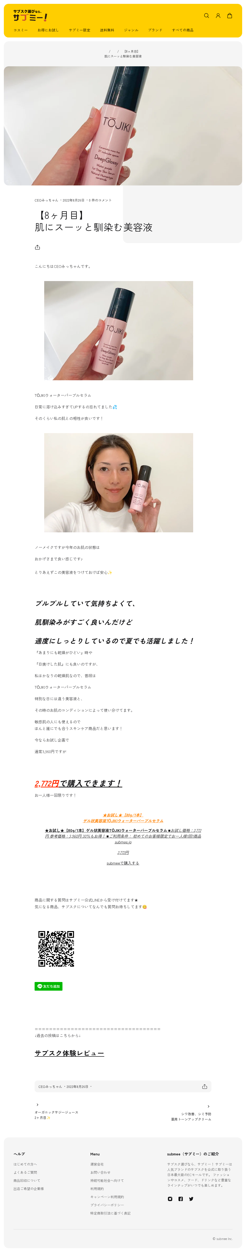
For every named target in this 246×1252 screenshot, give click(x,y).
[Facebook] (180, 1199)
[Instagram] (170, 1199)
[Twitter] (191, 1199)
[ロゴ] (30, 15)
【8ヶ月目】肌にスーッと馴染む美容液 (123, 53)
